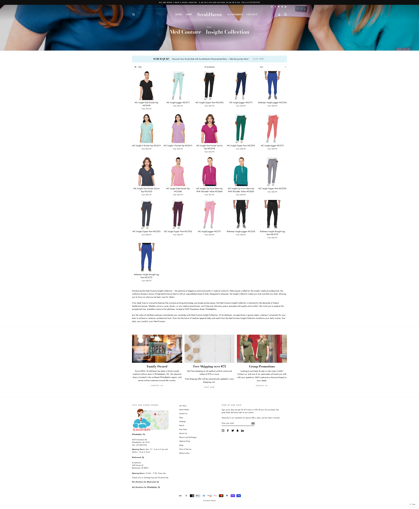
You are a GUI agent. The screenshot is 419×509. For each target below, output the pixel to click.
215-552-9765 (141, 445)
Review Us (183, 433)
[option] (209, 2)
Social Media (184, 409)
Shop (189, 14)
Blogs (181, 445)
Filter (140, 67)
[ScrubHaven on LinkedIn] (242, 430)
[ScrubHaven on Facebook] (228, 430)
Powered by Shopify (209, 501)
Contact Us (262, 386)
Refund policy (184, 453)
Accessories (235, 14)
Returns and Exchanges (188, 437)
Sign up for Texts (228, 410)
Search (181, 425)
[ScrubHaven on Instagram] (223, 430)
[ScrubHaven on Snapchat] (237, 430)
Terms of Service (185, 449)
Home (178, 14)
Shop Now (209, 387)
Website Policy (184, 441)
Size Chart (183, 429)
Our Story (182, 405)
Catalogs (182, 421)
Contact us (242, 374)
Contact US (157, 386)
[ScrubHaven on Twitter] (232, 430)
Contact (251, 14)
